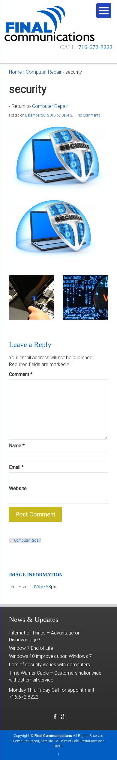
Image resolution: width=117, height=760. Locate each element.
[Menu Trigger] (103, 10)
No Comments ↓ (90, 115)
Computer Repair (44, 72)
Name (17, 445)
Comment (20, 374)
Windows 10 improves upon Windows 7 (50, 656)
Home (15, 72)
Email (16, 467)
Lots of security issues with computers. (50, 664)
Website (18, 488)
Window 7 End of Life (31, 648)
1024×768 (40, 587)
